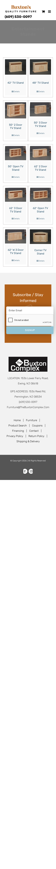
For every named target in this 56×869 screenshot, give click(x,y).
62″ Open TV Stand (40, 210)
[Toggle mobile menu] (49, 11)
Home (17, 420)
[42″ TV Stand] (15, 67)
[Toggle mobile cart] (43, 11)
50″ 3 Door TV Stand (40, 124)
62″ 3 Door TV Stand (15, 210)
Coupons (37, 425)
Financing (18, 430)
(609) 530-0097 (18, 17)
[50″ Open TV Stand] (15, 153)
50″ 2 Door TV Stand (15, 126)
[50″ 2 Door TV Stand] (15, 110)
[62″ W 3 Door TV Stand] (15, 236)
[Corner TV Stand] (40, 236)
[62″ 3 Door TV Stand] (15, 195)
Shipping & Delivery (28, 441)
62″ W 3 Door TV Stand (15, 251)
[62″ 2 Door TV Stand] (40, 153)
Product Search (17, 425)
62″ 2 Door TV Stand (40, 168)
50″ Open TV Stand (15, 168)
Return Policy (36, 436)
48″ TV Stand (40, 82)
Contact (34, 430)
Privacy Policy (15, 436)
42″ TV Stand (15, 82)
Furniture (31, 420)
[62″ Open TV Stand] (40, 195)
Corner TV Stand (40, 252)
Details (17, 91)
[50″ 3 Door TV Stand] (40, 109)
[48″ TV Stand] (40, 67)
